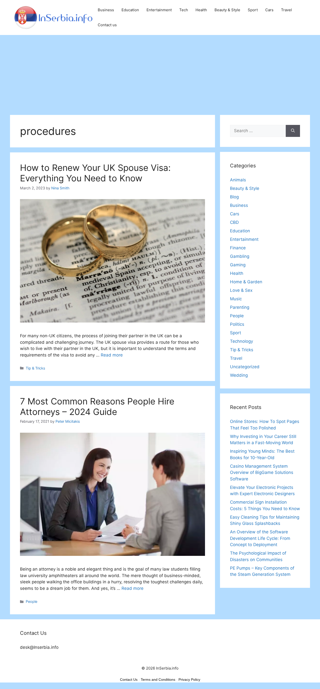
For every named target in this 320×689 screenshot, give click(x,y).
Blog (234, 196)
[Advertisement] (160, 72)
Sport (253, 9)
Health (201, 9)
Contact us (107, 24)
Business (106, 9)
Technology (241, 341)
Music (236, 298)
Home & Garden (246, 281)
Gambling (239, 256)
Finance (238, 247)
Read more (112, 354)
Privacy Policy (189, 680)
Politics (237, 324)
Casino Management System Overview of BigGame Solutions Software (261, 472)
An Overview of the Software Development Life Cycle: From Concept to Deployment (260, 538)
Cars (269, 9)
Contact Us (129, 680)
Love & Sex (241, 290)
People (31, 601)
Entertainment (159, 9)
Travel (286, 9)
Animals (238, 179)
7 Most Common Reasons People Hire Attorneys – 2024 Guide (97, 406)
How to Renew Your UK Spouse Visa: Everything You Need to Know (95, 172)
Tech (183, 9)
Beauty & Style (227, 9)
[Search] (293, 131)
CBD (234, 222)
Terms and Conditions (158, 680)
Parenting (239, 307)
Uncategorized (245, 366)
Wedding (239, 375)
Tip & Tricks (35, 368)
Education (130, 9)
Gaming (238, 264)
